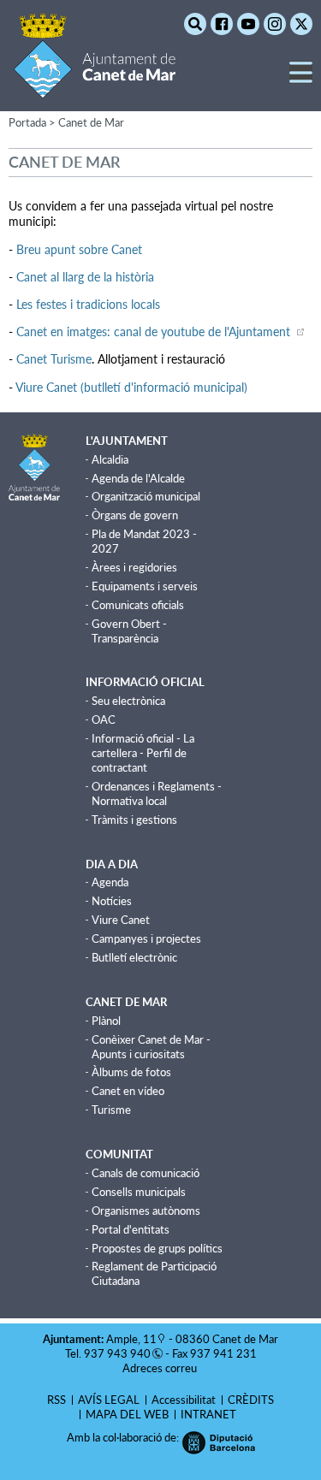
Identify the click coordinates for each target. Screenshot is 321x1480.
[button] (300, 79)
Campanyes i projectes (146, 938)
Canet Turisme (54, 359)
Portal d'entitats (130, 1229)
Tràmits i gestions (134, 819)
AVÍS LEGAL (109, 1399)
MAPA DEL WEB (127, 1414)
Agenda (110, 882)
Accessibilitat (184, 1399)
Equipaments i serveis (145, 586)
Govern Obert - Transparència (129, 631)
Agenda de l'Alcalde (138, 478)
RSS (56, 1399)
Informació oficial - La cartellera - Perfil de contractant (143, 752)
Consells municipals (139, 1192)
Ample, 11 (131, 1339)
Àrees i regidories (134, 567)
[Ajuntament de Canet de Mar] (94, 87)
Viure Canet (121, 919)
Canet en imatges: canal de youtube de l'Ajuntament (155, 331)
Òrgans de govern (135, 515)
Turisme (111, 1109)
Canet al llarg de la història (85, 276)
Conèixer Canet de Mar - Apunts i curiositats (151, 1047)
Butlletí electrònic (134, 957)
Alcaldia (110, 459)
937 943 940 (117, 1353)
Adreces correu (160, 1368)
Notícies (112, 901)
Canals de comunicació (145, 1173)
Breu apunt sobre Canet (79, 249)
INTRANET (208, 1414)
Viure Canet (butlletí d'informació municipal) (131, 387)
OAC (104, 719)
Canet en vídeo (128, 1091)
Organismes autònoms (146, 1210)
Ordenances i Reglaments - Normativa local (157, 793)
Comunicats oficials (138, 605)
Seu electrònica (128, 700)
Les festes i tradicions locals (88, 304)
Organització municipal (146, 496)
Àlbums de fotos (131, 1072)
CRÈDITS (251, 1399)
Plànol (106, 1020)
